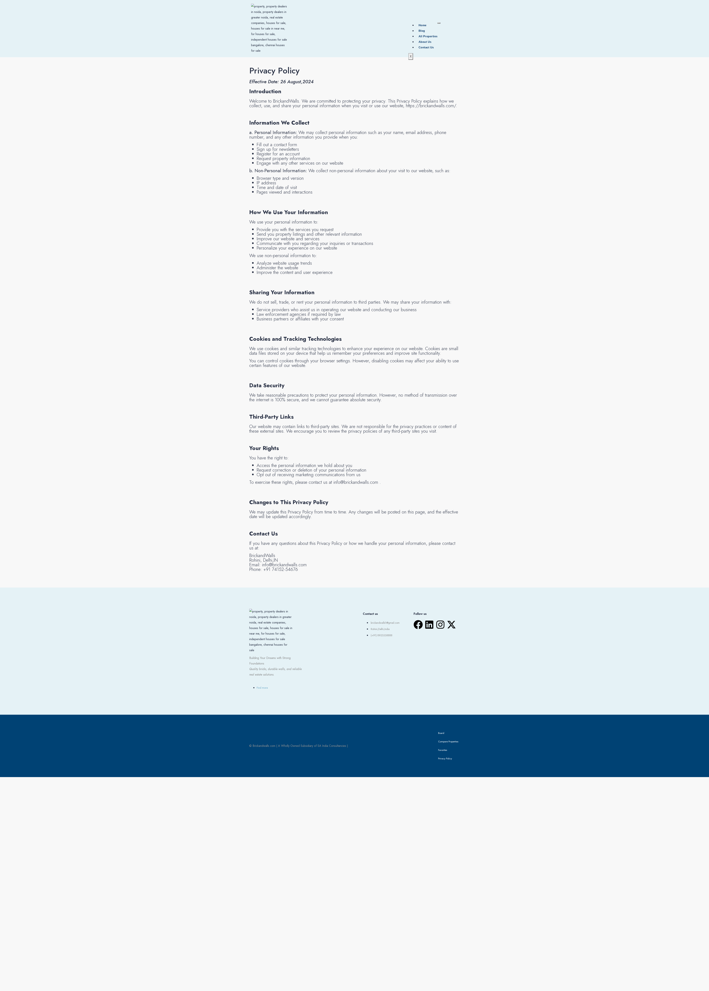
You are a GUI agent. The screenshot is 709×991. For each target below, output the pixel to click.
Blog (422, 30)
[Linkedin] (429, 624)
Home (423, 25)
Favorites (442, 750)
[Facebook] (418, 624)
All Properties (428, 36)
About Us (425, 41)
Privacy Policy (445, 758)
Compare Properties (448, 741)
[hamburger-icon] (438, 23)
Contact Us (426, 47)
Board (441, 733)
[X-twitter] (451, 624)
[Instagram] (440, 624)
